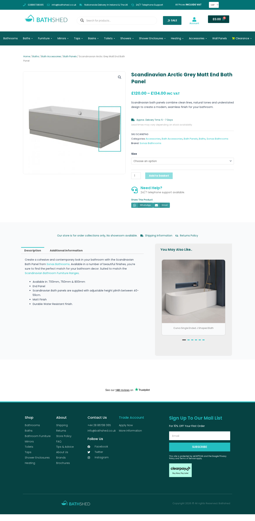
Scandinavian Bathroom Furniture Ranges (52, 273)
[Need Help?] (134, 190)
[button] (119, 77)
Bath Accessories (51, 56)
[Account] (194, 19)
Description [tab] (32, 250)
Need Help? (151, 187)
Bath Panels (70, 56)
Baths (35, 56)
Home (26, 56)
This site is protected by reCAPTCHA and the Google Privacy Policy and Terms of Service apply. (197, 457)
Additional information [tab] (66, 250)
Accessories (153, 138)
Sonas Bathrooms (217, 138)
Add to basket (159, 176)
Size (134, 154)
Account (194, 23)
